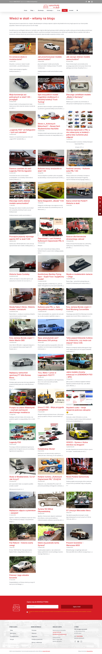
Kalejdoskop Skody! (46, 449)
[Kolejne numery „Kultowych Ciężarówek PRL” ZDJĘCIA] (51, 466)
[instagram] (81, 641)
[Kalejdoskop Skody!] (51, 435)
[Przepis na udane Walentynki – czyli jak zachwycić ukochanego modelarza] (22, 397)
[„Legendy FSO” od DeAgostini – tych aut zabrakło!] (22, 119)
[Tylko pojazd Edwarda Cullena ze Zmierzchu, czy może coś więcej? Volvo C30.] (79, 327)
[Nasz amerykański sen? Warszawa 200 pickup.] (51, 327)
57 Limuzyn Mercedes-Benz (78, 510)
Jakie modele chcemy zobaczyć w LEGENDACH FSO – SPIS (79, 374)
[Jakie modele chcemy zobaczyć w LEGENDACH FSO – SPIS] (79, 362)
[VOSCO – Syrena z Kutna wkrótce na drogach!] (79, 431)
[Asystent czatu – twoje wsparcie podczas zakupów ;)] (79, 397)
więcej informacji (46, 651)
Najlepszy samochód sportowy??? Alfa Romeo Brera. (20, 375)
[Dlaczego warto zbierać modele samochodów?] (22, 190)
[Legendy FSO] (22, 431)
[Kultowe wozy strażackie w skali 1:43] (51, 158)
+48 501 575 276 (57, 632)
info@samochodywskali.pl (59, 634)
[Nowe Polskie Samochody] (79, 466)
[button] (100, 198)
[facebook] (75, 641)
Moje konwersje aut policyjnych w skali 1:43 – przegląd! (20, 97)
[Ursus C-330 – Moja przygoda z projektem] (51, 397)
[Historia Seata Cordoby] (22, 263)
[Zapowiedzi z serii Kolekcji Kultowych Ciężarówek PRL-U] (51, 227)
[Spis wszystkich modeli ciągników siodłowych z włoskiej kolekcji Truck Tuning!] (51, 84)
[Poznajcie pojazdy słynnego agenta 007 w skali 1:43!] (22, 226)
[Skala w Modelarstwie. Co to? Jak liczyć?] (22, 466)
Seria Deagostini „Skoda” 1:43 (51, 201)
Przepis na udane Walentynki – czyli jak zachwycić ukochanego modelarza (22, 410)
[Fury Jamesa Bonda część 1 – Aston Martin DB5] (22, 327)
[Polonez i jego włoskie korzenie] (22, 564)
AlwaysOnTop (90, 651)
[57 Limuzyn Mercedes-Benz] (79, 500)
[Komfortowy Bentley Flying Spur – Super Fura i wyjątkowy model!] (51, 263)
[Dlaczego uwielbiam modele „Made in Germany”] (79, 84)
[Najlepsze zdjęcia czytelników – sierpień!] (22, 500)
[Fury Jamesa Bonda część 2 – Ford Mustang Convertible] (79, 296)
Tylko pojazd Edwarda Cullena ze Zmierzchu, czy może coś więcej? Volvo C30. (79, 340)
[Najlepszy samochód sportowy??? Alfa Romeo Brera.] (22, 362)
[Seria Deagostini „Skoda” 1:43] (51, 190)
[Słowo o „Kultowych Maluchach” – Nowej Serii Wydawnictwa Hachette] (51, 116)
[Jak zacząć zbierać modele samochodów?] (79, 46)
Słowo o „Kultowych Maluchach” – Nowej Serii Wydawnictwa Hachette (49, 126)
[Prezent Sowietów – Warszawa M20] (79, 532)
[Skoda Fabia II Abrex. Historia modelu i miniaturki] (22, 296)
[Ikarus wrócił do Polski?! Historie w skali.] (79, 190)
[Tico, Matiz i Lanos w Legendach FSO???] (51, 362)
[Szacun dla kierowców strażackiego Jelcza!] (79, 226)
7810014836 (79, 636)
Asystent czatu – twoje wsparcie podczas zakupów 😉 (78, 410)
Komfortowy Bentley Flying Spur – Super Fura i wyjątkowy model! (51, 276)
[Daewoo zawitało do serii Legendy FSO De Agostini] (22, 158)
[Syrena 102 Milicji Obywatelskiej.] (51, 499)
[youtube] (78, 641)
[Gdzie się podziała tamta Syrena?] (51, 532)
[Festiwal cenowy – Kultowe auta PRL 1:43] (79, 158)
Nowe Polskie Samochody (77, 477)
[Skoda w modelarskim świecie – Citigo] (79, 263)
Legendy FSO (15, 442)
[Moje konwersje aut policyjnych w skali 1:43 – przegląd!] (22, 84)
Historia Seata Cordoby (19, 274)
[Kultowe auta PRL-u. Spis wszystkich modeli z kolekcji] (51, 296)
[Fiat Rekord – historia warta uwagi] (22, 532)
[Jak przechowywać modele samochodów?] (51, 46)
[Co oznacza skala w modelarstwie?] (22, 46)
